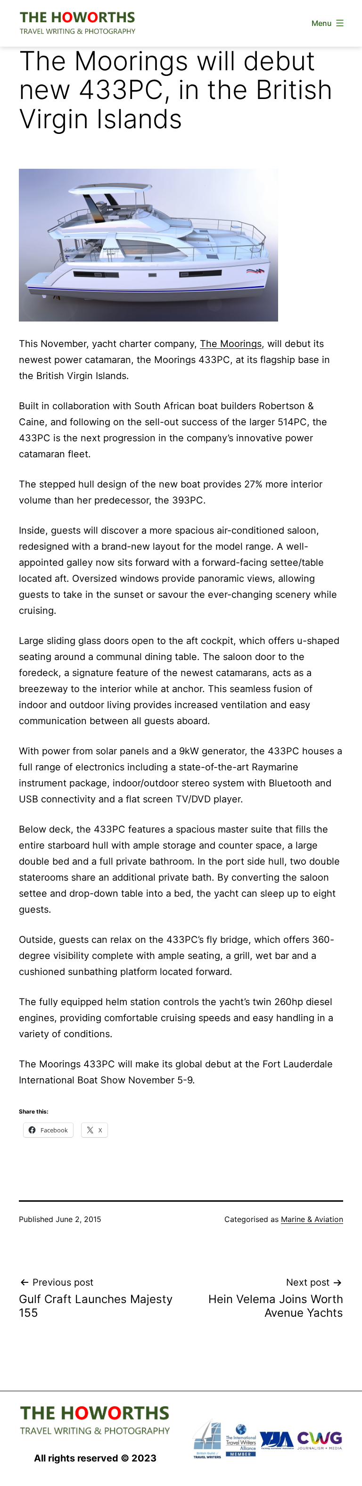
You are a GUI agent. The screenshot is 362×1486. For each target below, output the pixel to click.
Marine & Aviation (312, 1219)
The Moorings (231, 343)
